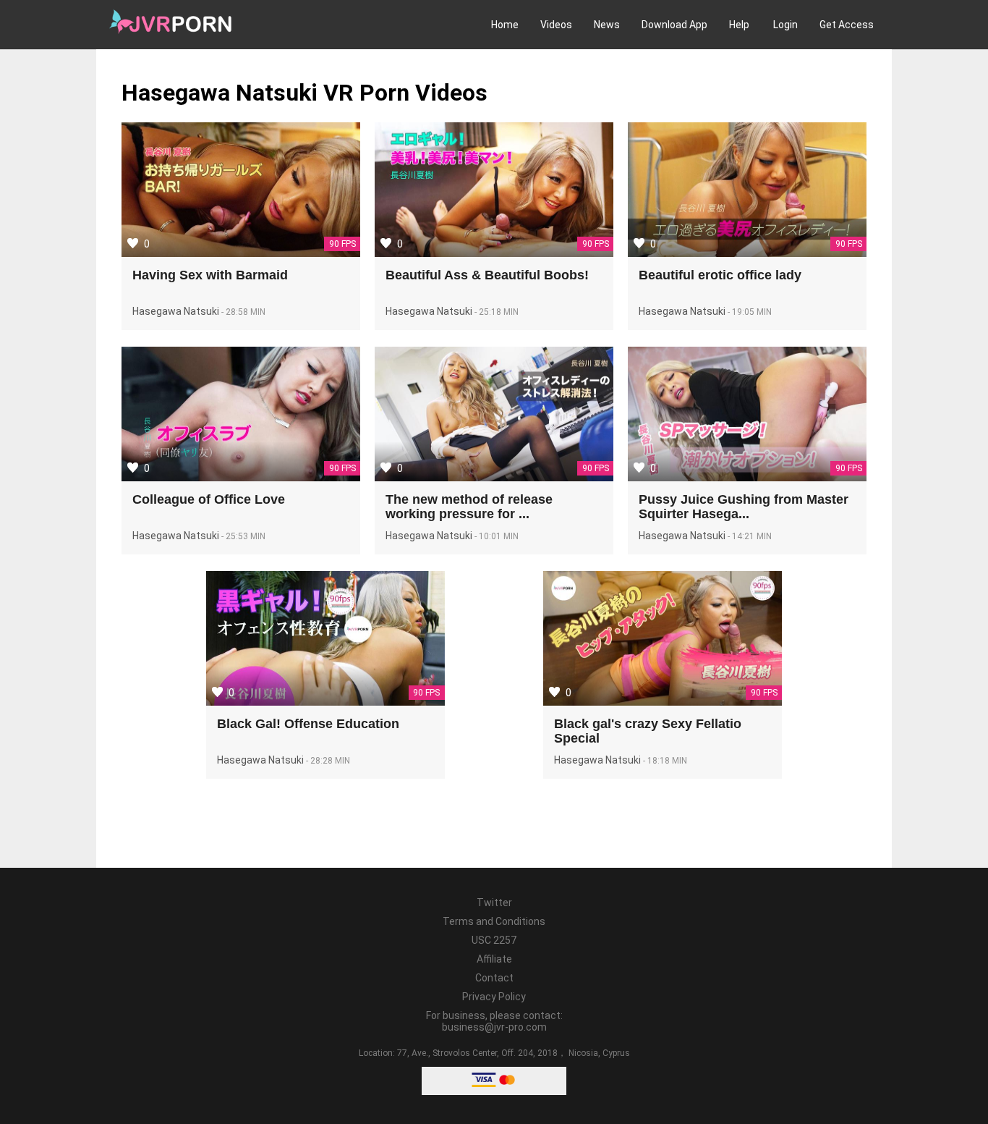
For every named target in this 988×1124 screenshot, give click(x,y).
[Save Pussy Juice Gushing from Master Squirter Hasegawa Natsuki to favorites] (639, 467)
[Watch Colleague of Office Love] (241, 416)
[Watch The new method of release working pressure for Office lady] (494, 416)
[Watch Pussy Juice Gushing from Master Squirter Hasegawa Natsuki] (747, 416)
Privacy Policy (494, 996)
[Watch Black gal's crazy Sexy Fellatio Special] (662, 640)
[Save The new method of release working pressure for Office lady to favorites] (385, 467)
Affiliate (494, 959)
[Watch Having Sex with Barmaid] (241, 191)
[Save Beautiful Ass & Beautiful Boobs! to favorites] (385, 243)
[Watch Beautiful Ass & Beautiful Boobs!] (494, 191)
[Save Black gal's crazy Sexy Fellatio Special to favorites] (554, 692)
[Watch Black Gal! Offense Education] (325, 640)
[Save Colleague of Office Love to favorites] (132, 467)
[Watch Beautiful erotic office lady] (747, 191)
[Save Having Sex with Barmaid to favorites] (132, 243)
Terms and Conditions (494, 921)
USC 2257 (494, 940)
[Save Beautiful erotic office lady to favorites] (639, 243)
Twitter (494, 902)
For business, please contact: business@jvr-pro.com (494, 1021)
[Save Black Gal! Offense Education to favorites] (217, 692)
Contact (494, 978)
